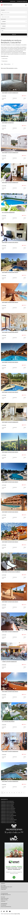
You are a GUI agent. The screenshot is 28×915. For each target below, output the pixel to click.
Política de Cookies (4, 899)
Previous (3, 82)
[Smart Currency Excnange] (14, 861)
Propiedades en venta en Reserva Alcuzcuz (8, 822)
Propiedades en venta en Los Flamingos (8, 811)
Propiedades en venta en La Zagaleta (7, 806)
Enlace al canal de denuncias (6, 906)
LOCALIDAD (3, 10)
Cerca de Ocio (4, 61)
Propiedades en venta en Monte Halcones (8, 812)
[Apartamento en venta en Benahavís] (14, 82)
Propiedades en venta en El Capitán (7, 814)
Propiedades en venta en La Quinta (7, 805)
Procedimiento (3, 905)
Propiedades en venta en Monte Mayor (8, 821)
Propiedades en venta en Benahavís (7, 801)
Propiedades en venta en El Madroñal (7, 802)
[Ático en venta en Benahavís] (14, 202)
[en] (1, 1)
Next (24, 82)
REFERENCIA (3, 28)
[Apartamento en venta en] (14, 112)
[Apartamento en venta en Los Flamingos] (14, 562)
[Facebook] (2, 911)
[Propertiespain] (6, 5)
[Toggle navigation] (26, 5)
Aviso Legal (3, 896)
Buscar (14, 34)
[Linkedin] (7, 911)
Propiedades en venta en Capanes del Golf (8, 815)
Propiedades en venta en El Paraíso (7, 816)
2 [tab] (13, 89)
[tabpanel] (14, 82)
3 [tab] (15, 89)
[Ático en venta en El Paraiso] (14, 711)
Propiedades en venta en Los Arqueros (8, 809)
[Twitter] (4, 911)
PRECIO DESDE (3, 19)
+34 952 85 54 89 (4, 893)
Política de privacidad (4, 898)
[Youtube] (10, 911)
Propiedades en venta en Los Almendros (8, 808)
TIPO (1, 14)
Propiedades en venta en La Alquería (7, 818)
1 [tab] (11, 89)
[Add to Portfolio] (26, 75)
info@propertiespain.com (6, 894)
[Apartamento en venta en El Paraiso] (14, 232)
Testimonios (3, 901)
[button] (14, 12)
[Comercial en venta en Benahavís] (14, 651)
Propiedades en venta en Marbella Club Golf (8, 819)
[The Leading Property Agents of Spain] (14, 839)
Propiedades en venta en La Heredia (7, 804)
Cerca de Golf (4, 58)
